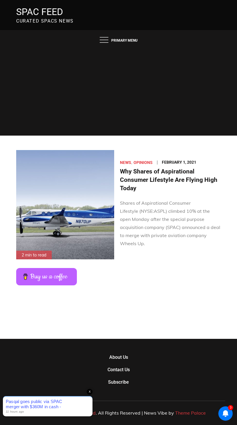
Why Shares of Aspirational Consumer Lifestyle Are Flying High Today (168, 180)
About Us (118, 357)
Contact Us (119, 369)
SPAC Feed (39, 11)
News (125, 162)
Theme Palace (190, 413)
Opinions (143, 162)
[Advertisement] (118, 92)
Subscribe (118, 382)
